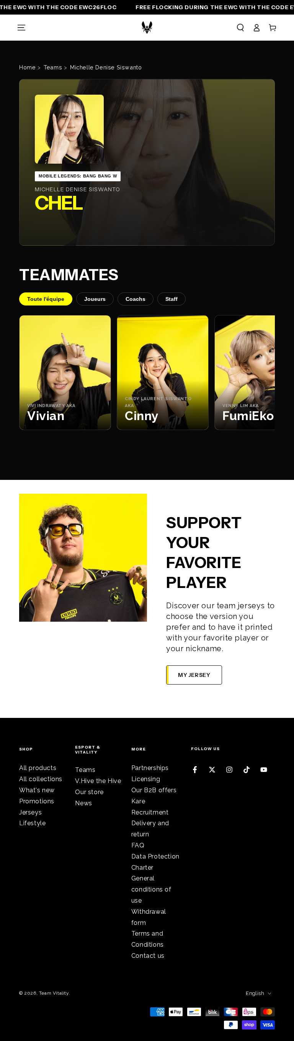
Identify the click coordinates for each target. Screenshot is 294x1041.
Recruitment (150, 812)
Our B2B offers (153, 790)
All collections (40, 779)
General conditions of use (151, 889)
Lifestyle (32, 823)
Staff (171, 299)
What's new (37, 790)
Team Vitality (54, 993)
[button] (240, 27)
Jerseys (30, 812)
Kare (138, 801)
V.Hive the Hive (98, 781)
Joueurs (95, 299)
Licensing (145, 779)
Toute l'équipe (45, 299)
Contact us (148, 955)
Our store (89, 792)
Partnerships (150, 768)
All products (37, 768)
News (83, 803)
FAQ (138, 845)
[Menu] (21, 27)
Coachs (135, 299)
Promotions (36, 801)
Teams (85, 769)
